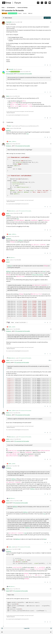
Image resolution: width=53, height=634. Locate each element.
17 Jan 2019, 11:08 (15, 466)
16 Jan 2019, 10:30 (17, 128)
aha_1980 (8, 71)
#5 (50, 143)
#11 (50, 412)
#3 (50, 96)
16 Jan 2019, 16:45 (15, 236)
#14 (50, 500)
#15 (50, 549)
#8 (50, 260)
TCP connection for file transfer (24, 73)
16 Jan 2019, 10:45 (16, 143)
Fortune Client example (37, 274)
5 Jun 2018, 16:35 (16, 96)
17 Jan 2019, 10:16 (17, 360)
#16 (50, 588)
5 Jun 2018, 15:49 (27, 71)
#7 (50, 236)
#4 (50, 128)
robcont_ (8, 128)
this (44, 514)
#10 (50, 360)
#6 (50, 213)
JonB (7, 236)
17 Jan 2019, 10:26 (16, 412)
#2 (50, 71)
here (27, 133)
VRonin (7, 96)
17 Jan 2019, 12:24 (16, 588)
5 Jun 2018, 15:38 (18, 22)
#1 (50, 22)
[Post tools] (50, 65)
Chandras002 (8, 22)
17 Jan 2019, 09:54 (16, 329)
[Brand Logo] (11, 3)
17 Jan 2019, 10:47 (17, 439)
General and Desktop (13, 13)
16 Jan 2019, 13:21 (17, 213)
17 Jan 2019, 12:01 (15, 549)
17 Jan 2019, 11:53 (17, 500)
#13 (50, 466)
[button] (2, 632)
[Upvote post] (45, 65)
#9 (50, 329)
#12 (50, 439)
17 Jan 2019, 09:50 (17, 260)
